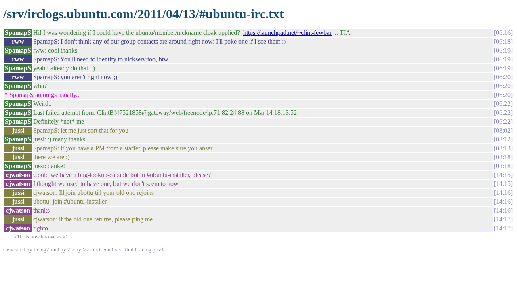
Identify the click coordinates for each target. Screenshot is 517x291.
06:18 (503, 41)
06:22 (503, 103)
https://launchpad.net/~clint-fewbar (287, 32)
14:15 (503, 174)
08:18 (503, 157)
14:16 (503, 192)
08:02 (503, 130)
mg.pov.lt (155, 250)
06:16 (503, 32)
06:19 (503, 50)
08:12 (503, 139)
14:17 (503, 219)
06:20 (503, 77)
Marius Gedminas (101, 250)
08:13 (503, 148)
